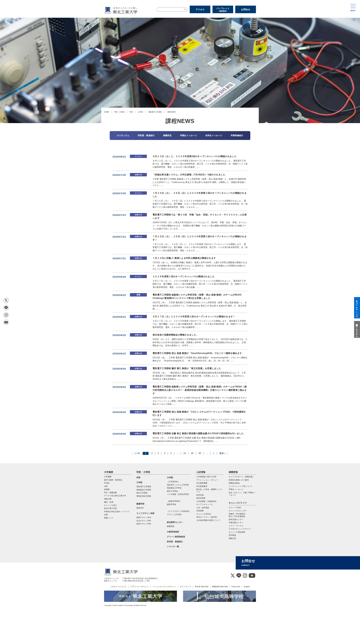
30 (200, 453)
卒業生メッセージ (236, 489)
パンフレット (223, 9)
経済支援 (200, 495)
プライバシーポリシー (139, 587)
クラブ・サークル (236, 526)
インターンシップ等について (240, 486)
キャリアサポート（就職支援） (241, 477)
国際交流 (232, 538)
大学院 (170, 477)
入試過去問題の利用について (208, 520)
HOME (106, 112)
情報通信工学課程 (143, 490)
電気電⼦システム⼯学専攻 (178, 485)
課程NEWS (171, 112)
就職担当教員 (234, 483)
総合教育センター (175, 522)
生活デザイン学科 (143, 521)
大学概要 (108, 472)
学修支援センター (236, 522)
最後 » (222, 453)
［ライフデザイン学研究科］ (179, 511)
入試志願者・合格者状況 (206, 501)
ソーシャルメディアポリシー (164, 587)
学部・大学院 (119, 112)
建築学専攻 (171, 504)
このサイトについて (118, 587)
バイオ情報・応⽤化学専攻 (178, 494)
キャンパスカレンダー (238, 511)
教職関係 (170, 526)
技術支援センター (236, 519)
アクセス (200, 9)
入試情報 (200, 472)
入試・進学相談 (202, 508)
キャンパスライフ (238, 503)
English (247, 587)
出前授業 (200, 511)
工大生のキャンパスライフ (240, 529)
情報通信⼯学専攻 (174, 488)
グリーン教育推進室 (176, 537)
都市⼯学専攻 (172, 491)
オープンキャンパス (204, 504)
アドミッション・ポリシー (207, 480)
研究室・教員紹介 (175, 541)
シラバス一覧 (173, 546)
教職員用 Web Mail (220, 587)
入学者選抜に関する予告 (206, 477)
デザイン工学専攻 (174, 514)
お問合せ (245, 9)
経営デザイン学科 (143, 524)
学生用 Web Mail (201, 587)
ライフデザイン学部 (145, 513)
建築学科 (140, 508)
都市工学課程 (141, 493)
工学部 (140, 112)
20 (192, 453)
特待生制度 (200, 498)
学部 (131, 112)
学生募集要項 (201, 486)
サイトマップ (185, 587)
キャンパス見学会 (203, 514)
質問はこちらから (357, 329)
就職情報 (233, 472)
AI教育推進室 (173, 532)
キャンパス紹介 (235, 507)
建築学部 (140, 504)
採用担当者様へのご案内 (239, 480)
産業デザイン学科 (143, 517)
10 (184, 453)
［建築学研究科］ (174, 501)
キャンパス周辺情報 (237, 532)
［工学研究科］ (173, 482)
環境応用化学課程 (143, 496)
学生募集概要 (201, 483)
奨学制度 (232, 535)
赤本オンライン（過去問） (207, 517)
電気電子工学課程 (155, 112)
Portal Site (235, 587)
